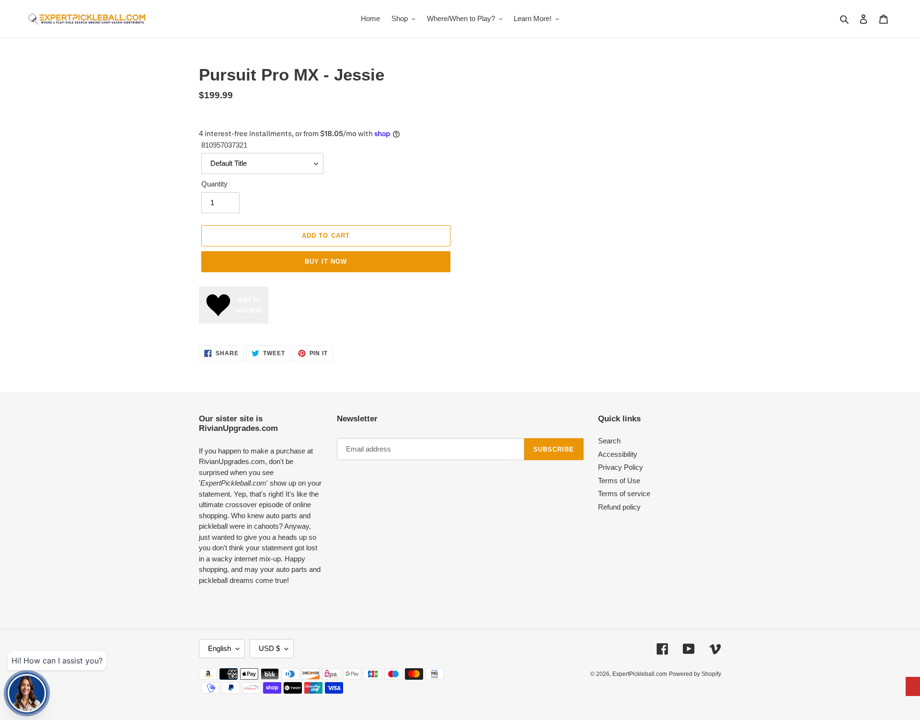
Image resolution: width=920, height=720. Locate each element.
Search (609, 441)
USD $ (269, 648)
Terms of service (624, 493)
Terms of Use (619, 480)
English (219, 648)
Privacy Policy (620, 467)
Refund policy (619, 507)
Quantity (214, 184)
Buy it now (326, 261)
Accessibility (617, 454)
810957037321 (224, 145)
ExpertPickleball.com (639, 674)
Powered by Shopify (695, 674)
